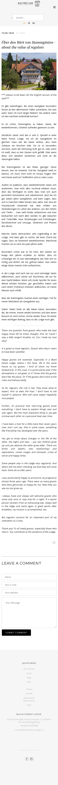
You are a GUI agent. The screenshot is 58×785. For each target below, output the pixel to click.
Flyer (29, 681)
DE (24, 23)
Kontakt (29, 693)
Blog (29, 677)
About (29, 689)
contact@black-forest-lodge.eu (29, 730)
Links (29, 705)
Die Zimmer (29, 668)
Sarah (22, 33)
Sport (29, 673)
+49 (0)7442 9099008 (29, 725)
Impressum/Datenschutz (29, 699)
